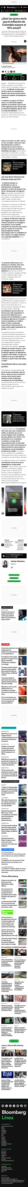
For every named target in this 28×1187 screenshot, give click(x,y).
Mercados (3, 1152)
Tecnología (3, 1170)
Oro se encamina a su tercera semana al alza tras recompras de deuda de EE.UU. (9, 700)
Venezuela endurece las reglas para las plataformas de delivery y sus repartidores (9, 651)
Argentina (3, 1130)
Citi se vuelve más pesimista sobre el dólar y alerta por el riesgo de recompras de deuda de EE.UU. (9, 774)
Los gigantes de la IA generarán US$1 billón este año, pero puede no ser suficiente (12, 862)
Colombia (3, 1131)
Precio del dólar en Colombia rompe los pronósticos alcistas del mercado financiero (20, 964)
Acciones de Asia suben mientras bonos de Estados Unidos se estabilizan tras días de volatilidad (7, 1031)
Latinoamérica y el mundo (7, 1126)
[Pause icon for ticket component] (2, 11)
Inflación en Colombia (14, 575)
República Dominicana (6, 1144)
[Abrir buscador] (21, 7)
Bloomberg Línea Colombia (14, 581)
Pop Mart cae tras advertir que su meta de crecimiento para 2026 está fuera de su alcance (20, 1009)
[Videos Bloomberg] (14, 876)
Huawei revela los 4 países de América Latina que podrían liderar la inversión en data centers (8, 615)
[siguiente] (25, 545)
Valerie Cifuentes (7, 66)
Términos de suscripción (7, 1169)
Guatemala (3, 1145)
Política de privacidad (6, 1167)
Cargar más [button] (14, 1041)
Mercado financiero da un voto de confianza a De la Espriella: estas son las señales (9, 544)
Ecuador (3, 1137)
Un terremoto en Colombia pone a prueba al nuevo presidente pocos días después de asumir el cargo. (8, 893)
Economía (14, 14)
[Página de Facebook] (3, 1106)
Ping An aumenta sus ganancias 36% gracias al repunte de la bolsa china (7, 1008)
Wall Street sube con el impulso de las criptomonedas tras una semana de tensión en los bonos (9, 737)
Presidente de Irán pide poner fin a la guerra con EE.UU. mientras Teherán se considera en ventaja (9, 660)
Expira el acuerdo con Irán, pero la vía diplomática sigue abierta (8, 883)
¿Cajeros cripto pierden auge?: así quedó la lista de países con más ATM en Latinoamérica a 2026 (9, 791)
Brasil (2, 1127)
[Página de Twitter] (6, 1106)
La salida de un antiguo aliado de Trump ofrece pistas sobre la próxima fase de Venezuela (13, 870)
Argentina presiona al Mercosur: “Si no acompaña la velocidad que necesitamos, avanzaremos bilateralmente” (19, 545)
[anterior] (2, 545)
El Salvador (4, 1142)
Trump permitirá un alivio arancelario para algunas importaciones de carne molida (9, 681)
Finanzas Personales (6, 1158)
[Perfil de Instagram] (14, 1106)
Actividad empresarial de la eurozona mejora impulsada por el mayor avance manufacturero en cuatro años (7, 986)
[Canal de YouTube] (10, 1106)
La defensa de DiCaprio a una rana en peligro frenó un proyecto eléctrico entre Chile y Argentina (20, 1062)
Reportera (13, 564)
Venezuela (3, 1133)
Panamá (3, 1138)
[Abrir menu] (2, 7)
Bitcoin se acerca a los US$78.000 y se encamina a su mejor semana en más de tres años (9, 690)
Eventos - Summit (5, 1177)
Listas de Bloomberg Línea (7, 1160)
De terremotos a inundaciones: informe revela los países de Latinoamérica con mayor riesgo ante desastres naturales (9, 922)
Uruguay (3, 1139)
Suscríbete (3, 1166)
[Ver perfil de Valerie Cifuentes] (6, 564)
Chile (2, 1134)
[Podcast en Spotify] (25, 1106)
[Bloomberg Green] (14, 912)
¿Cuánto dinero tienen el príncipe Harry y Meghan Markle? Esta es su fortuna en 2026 (20, 1083)
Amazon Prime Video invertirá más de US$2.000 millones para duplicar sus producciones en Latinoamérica (7, 1084)
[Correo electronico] (12, 567)
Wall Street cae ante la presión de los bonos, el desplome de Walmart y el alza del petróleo (9, 762)
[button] (25, 41)
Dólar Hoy (3, 1153)
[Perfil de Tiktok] (21, 1106)
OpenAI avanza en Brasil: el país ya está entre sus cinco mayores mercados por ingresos (9, 842)
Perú (2, 1135)
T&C (2, 1172)
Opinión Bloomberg (8, 849)
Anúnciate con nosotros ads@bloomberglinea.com (12, 1180)
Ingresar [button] (25, 7)
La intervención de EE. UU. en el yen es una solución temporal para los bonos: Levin (9, 904)
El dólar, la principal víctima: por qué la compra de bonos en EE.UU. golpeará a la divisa (8, 750)
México (3, 1128)
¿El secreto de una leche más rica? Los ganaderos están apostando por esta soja (9, 932)
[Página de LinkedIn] (17, 1106)
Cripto (2, 1156)
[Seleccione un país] (4, 7)
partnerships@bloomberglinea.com (9, 1179)
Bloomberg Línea (14, 578)
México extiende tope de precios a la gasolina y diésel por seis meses (20, 1030)
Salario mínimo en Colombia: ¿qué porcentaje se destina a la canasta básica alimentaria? (19, 289)
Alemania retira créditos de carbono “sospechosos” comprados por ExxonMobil (19, 986)
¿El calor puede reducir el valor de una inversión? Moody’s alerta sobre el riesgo (9, 941)
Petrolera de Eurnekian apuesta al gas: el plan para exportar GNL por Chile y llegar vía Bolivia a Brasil (9, 671)
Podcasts (3, 1159)
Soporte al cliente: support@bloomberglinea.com (12, 1181)
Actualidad (3, 1155)
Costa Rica (3, 1141)
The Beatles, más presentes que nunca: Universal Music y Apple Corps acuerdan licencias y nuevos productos (7, 1063)
